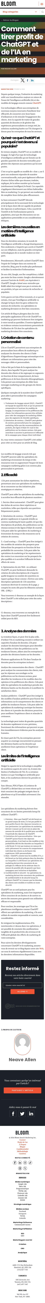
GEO (22, 1236)
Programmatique (22, 1188)
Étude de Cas (23, 1142)
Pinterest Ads (22, 1193)
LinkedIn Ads (22, 1195)
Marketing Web (7, 89)
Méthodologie (22, 1151)
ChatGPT (37, 103)
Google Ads (22, 1184)
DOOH (22, 1200)
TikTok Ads (22, 1191)
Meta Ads (22, 1186)
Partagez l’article (22, 1090)
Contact (22, 1140)
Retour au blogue (9, 20)
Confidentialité (23, 1149)
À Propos (22, 1144)
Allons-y (22, 991)
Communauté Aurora (22, 1224)
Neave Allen (10, 69)
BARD (21, 280)
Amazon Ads (22, 1198)
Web (41, 948)
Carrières (22, 1153)
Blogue (22, 1147)
